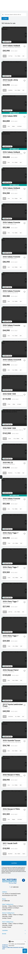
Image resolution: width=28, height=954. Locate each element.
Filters (5, 18)
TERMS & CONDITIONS (7, 947)
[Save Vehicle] (24, 47)
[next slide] (26, 35)
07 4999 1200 (15, 887)
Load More (14, 863)
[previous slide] (2, 35)
